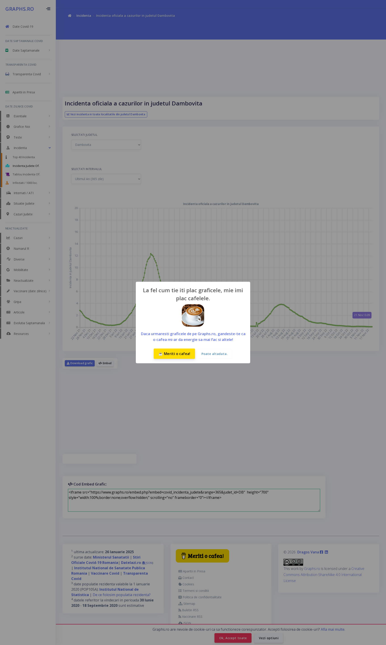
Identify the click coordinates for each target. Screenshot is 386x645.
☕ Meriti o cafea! (174, 353)
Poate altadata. (214, 354)
